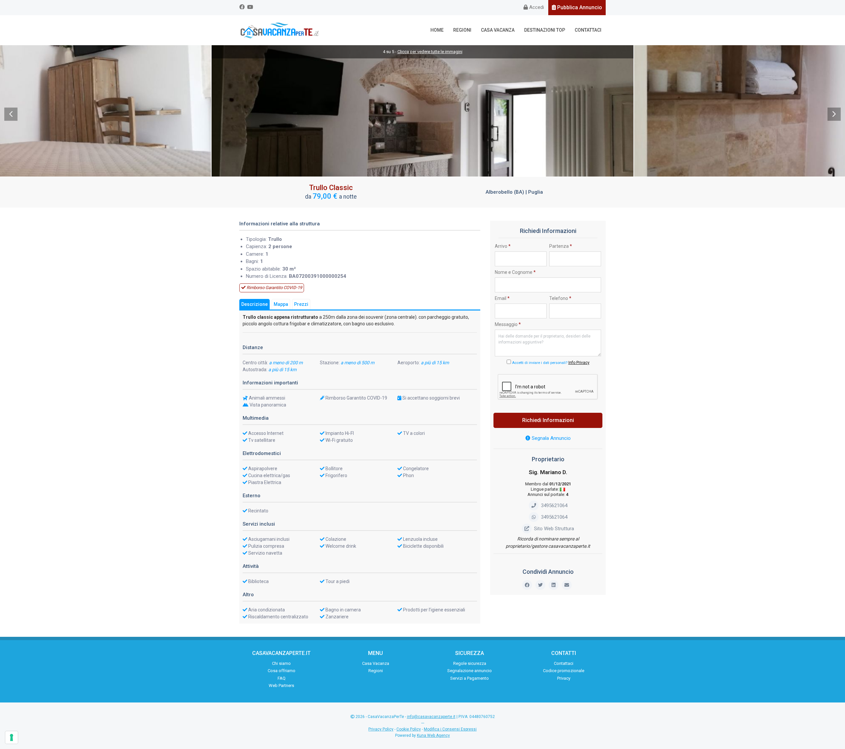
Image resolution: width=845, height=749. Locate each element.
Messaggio (508, 324)
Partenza (560, 246)
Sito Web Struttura (554, 529)
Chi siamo (281, 663)
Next (834, 114)
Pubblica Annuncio (579, 7)
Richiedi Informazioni (548, 420)
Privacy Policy (380, 729)
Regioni (462, 30)
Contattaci (588, 30)
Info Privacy (579, 362)
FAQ (282, 678)
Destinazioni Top (544, 30)
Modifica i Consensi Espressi (450, 729)
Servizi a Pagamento (469, 678)
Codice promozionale (563, 670)
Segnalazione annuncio (469, 670)
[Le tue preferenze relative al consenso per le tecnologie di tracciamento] (11, 737)
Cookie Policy (408, 729)
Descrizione (254, 304)
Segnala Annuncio (550, 438)
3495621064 (554, 505)
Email (502, 298)
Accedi (536, 7)
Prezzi (301, 304)
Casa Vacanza (498, 30)
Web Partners (281, 685)
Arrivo (503, 246)
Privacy (563, 678)
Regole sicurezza (469, 663)
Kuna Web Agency (433, 735)
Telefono (560, 298)
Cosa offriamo (281, 670)
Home (437, 30)
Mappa (281, 304)
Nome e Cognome (515, 272)
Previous (10, 114)
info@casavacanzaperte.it (431, 716)
